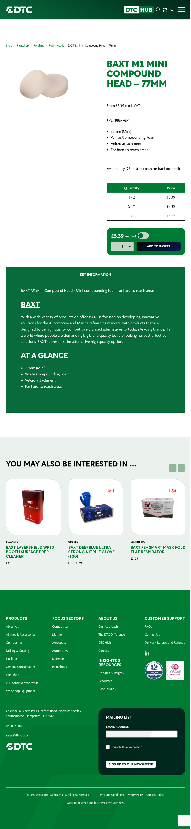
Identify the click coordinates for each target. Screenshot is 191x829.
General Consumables (20, 667)
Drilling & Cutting (17, 651)
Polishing (39, 45)
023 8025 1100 (14, 726)
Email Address (118, 727)
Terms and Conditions (111, 794)
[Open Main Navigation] (181, 10)
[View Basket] (165, 9)
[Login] (172, 9)
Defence (58, 659)
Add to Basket (158, 246)
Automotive (60, 651)
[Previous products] (172, 468)
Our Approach (108, 626)
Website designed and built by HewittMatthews (96, 803)
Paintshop (23, 45)
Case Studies (107, 689)
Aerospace (59, 642)
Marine (57, 634)
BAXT (30, 305)
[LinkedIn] (147, 653)
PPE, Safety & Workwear (22, 683)
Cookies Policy (155, 794)
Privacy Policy (135, 794)
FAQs (148, 626)
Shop (9, 45)
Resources (105, 681)
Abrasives (12, 626)
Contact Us (152, 634)
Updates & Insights (111, 673)
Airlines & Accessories (21, 634)
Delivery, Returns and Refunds (165, 642)
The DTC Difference (111, 634)
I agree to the (127, 746)
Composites (14, 642)
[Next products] (181, 468)
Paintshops (59, 667)
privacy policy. (133, 746)
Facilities (12, 659)
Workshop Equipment (20, 691)
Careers (103, 651)
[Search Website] (158, 9)
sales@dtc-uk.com (18, 735)
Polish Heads (56, 45)
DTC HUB (104, 642)
